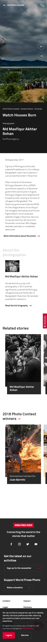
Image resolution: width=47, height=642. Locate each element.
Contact (6, 601)
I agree (8, 635)
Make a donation (15, 588)
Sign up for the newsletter (19, 568)
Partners (28, 607)
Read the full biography (16, 306)
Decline (25, 635)
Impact (27, 601)
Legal (5, 607)
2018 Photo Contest (15, 5)
